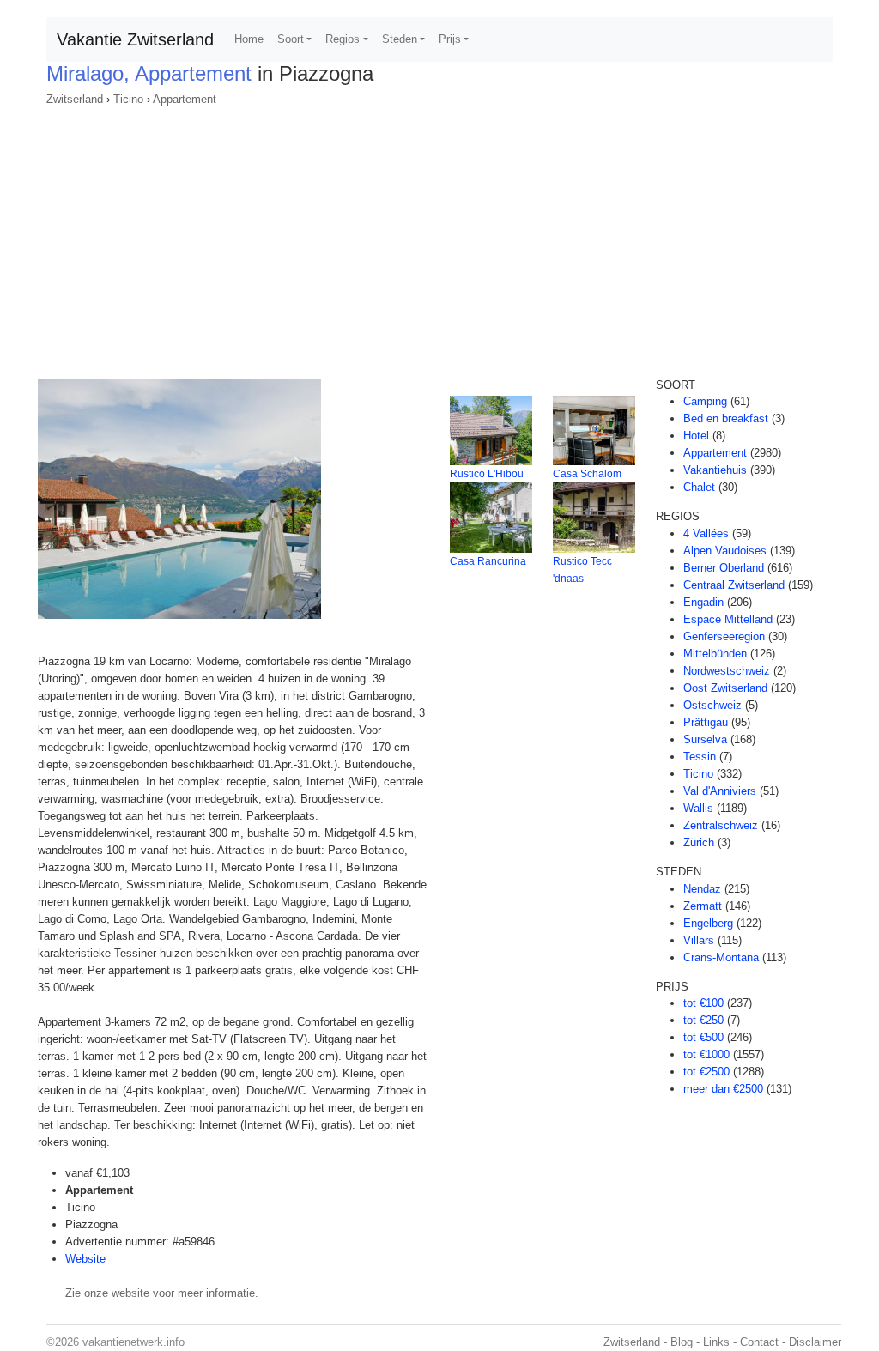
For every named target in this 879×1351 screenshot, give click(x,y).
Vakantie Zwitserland (135, 39)
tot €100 (703, 1003)
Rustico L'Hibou (487, 474)
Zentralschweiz (720, 825)
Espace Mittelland (728, 619)
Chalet (699, 487)
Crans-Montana (721, 957)
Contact (759, 1342)
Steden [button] (399, 39)
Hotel (696, 435)
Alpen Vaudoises (725, 550)
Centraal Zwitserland (734, 585)
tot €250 (703, 1020)
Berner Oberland (723, 567)
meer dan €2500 (723, 1088)
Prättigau (705, 722)
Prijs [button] (450, 39)
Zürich (698, 842)
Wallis (698, 808)
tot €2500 (706, 1071)
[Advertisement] (439, 237)
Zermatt (702, 906)
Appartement (184, 99)
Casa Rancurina (488, 561)
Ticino (128, 99)
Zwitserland (74, 99)
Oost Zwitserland (725, 688)
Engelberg (708, 923)
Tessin (699, 756)
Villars (698, 940)
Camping (705, 401)
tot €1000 (706, 1054)
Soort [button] (290, 39)
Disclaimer (815, 1342)
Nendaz (702, 888)
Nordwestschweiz (726, 670)
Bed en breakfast (725, 418)
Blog (681, 1342)
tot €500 (703, 1037)
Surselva (705, 739)
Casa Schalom (587, 474)
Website (85, 1258)
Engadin (703, 602)
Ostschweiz (712, 705)
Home (249, 39)
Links (716, 1342)
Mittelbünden (715, 653)
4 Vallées (706, 533)
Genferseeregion (724, 636)
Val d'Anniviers (719, 791)
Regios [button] (342, 39)
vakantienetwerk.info (133, 1342)
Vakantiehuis (715, 469)
